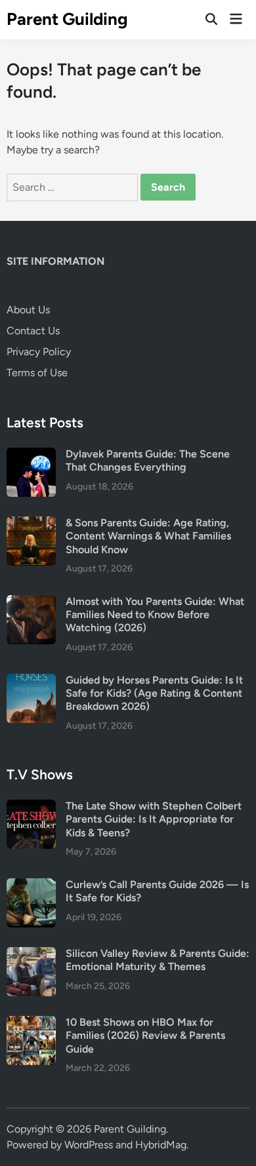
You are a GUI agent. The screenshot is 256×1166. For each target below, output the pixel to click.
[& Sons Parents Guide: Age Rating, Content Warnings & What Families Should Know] (31, 524)
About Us (28, 309)
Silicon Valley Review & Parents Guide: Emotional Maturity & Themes (157, 960)
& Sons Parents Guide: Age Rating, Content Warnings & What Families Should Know (148, 536)
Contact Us (33, 330)
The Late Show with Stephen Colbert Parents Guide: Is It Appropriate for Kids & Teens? (154, 819)
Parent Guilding (67, 19)
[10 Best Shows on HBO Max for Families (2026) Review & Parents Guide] (31, 1023)
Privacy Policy (39, 351)
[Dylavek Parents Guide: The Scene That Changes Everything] (31, 455)
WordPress (88, 1144)
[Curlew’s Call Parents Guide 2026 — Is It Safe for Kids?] (31, 886)
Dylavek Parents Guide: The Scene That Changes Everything (148, 460)
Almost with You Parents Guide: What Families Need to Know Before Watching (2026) (155, 614)
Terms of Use (37, 372)
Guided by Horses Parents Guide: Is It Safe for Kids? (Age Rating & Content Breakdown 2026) (154, 693)
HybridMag (160, 1144)
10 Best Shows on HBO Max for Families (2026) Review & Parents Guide (145, 1035)
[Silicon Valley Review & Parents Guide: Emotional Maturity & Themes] (31, 954)
